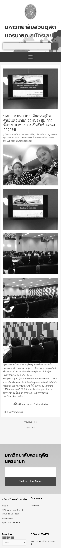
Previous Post (30, 430)
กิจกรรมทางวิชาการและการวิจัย (19, 143)
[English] (8, 537)
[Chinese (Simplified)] (4, 537)
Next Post (30, 436)
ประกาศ (16, 146)
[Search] (54, 54)
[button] (30, 65)
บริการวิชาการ (42, 143)
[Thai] (12, 537)
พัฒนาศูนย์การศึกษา (44, 146)
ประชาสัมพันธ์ (27, 146)
